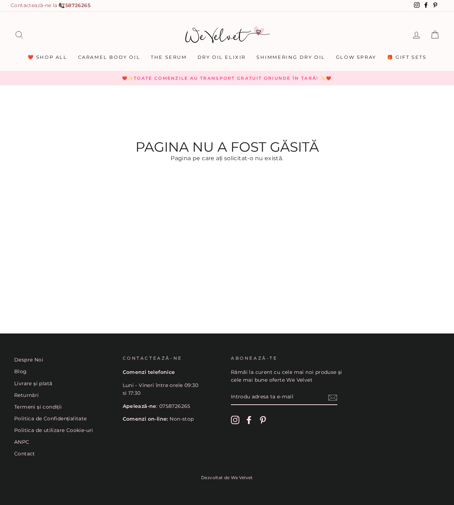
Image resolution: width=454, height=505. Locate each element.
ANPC (21, 442)
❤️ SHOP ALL (47, 57)
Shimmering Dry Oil (290, 57)
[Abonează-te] (332, 397)
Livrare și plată (33, 383)
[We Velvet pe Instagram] (235, 420)
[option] (227, 78)
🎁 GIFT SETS (407, 57)
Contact (24, 453)
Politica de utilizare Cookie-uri (53, 430)
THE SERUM (169, 57)
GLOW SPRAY (356, 57)
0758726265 (74, 5)
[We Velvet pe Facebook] (249, 420)
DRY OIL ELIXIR (222, 57)
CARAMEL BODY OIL (109, 57)
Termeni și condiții (38, 407)
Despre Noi (28, 360)
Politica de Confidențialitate (50, 418)
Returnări (26, 395)
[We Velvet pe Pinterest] (263, 420)
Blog (20, 371)
